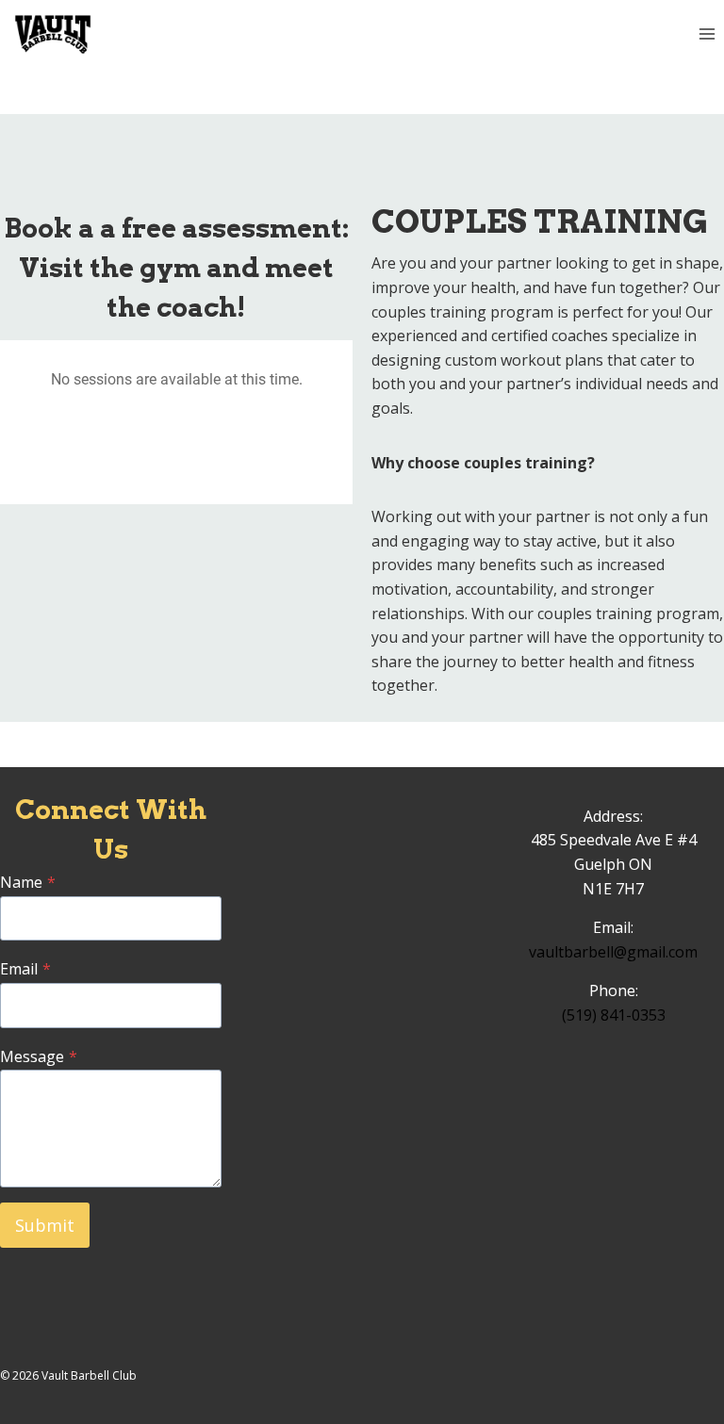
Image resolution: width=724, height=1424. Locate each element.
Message (38, 1056)
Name (28, 882)
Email (25, 968)
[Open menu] (706, 34)
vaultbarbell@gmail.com (613, 951)
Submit (44, 1225)
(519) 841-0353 (614, 1015)
